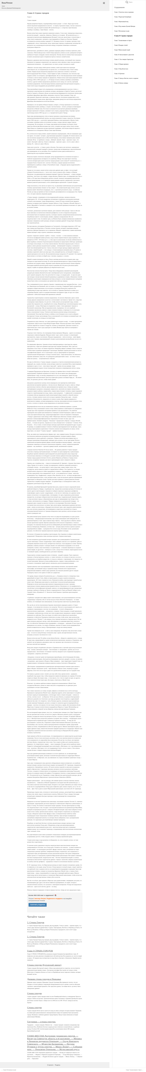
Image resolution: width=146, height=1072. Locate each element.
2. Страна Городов (35, 922)
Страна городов (34, 993)
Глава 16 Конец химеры (121, 83)
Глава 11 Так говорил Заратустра (123, 59)
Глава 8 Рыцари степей (121, 45)
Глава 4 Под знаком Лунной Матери (124, 26)
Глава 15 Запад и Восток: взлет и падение (126, 78)
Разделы (57, 1065)
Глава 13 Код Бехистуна (121, 69)
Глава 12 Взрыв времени (121, 64)
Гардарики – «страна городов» (41, 1021)
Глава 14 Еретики (119, 73)
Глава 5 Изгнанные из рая (121, 31)
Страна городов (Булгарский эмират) (44, 965)
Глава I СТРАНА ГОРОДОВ (40, 950)
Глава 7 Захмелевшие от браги (123, 40)
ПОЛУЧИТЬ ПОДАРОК (37, 904)
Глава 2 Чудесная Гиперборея (122, 17)
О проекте (50, 1065)
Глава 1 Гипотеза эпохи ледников (124, 12)
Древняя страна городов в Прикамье (44, 979)
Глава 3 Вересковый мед (121, 21)
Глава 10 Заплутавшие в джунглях (124, 54)
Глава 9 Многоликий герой (122, 50)
